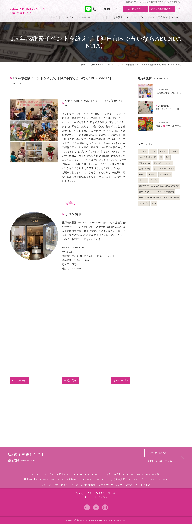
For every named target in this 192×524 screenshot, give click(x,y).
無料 (167, 157)
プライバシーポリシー (163, 163)
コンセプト (143, 203)
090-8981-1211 (79, 268)
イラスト (163, 151)
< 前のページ (19, 380)
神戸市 (142, 174)
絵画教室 (174, 151)
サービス (154, 180)
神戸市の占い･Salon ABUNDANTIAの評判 (156, 192)
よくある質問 (165, 174)
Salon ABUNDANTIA (147, 157)
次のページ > (121, 380)
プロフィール (144, 163)
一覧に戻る (70, 380)
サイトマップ (143, 485)
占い (154, 203)
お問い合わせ (144, 169)
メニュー (143, 180)
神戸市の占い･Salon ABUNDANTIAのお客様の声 (159, 186)
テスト (153, 151)
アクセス (143, 151)
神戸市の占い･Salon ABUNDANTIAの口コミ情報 (159, 197)
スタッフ (152, 174)
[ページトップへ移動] (181, 457)
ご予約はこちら (135, 9)
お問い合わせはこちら (162, 9)
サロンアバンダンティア (164, 169)
